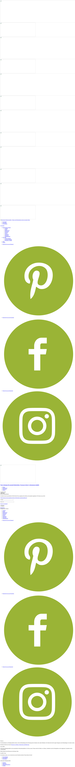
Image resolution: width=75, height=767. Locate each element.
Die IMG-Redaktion (8, 239)
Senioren (6, 232)
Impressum (4, 763)
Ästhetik (6, 228)
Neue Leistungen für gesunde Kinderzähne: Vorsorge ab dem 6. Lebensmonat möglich (19, 485)
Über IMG (4, 237)
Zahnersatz (7, 235)
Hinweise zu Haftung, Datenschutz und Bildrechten (20, 744)
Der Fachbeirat (5, 756)
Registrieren (2, 507)
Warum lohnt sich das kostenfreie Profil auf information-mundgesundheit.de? (13, 497)
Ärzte (4, 241)
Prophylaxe (7, 231)
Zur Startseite (5, 223)
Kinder (6, 229)
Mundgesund (7, 230)
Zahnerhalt (7, 234)
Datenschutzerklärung (6, 764)
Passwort (2, 501)
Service (6, 233)
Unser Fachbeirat (8, 238)
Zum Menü (5, 222)
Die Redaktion (5, 757)
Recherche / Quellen (8, 240)
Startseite (4, 762)
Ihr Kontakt (5, 758)
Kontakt (4, 765)
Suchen (4, 242)
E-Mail (1, 499)
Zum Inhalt (4, 221)
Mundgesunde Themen (7, 227)
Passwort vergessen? (4, 503)
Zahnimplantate (7, 236)
